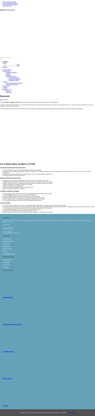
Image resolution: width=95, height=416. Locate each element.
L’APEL (5, 251)
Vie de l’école (6, 265)
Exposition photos (8, 351)
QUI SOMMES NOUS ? (9, 254)
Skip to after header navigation (10, 4)
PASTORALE (6, 246)
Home (1, 99)
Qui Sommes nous (7, 259)
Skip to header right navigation (10, 3)
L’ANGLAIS (6, 243)
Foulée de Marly (8, 297)
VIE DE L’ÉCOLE (7, 249)
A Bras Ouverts (7, 378)
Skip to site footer (7, 5)
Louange (5, 405)
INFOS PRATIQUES (8, 241)
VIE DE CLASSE (7, 238)
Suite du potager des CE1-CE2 (12, 324)
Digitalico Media (71, 412)
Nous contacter (6, 262)
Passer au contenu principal (9, 1)
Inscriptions (5, 267)
